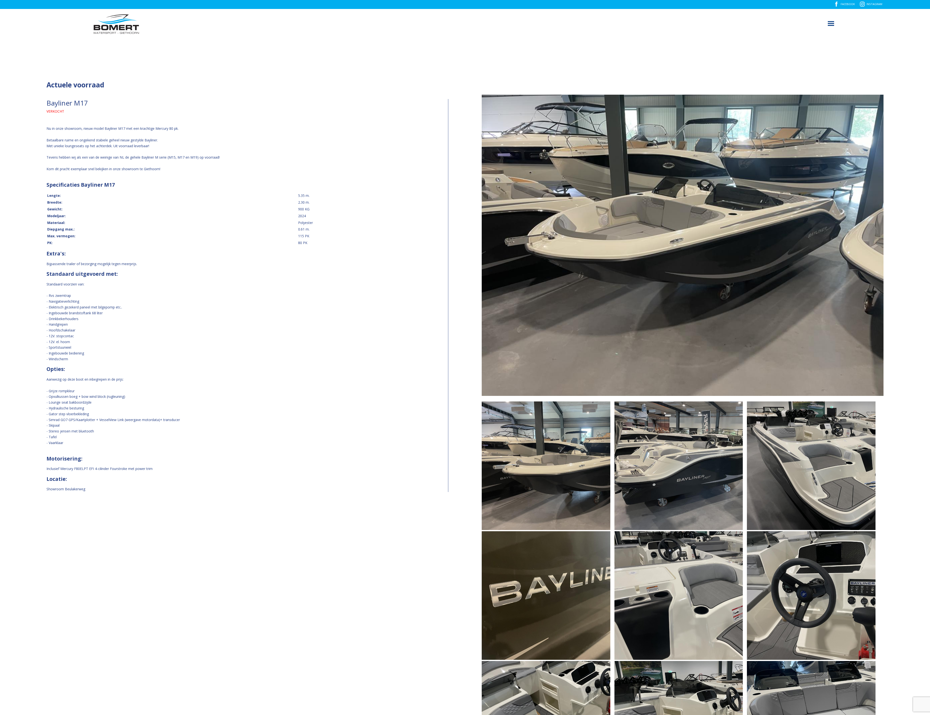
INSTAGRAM (874, 4)
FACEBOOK (848, 4)
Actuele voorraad (75, 84)
